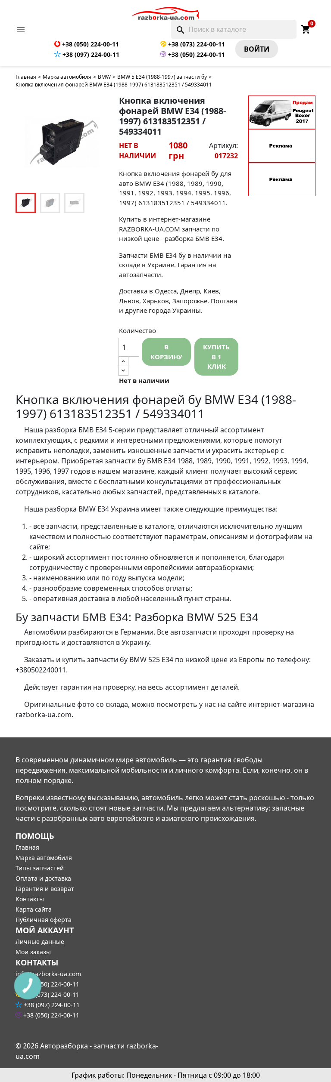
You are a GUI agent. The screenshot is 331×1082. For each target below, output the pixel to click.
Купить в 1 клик (216, 356)
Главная (26, 76)
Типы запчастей (40, 868)
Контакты (30, 899)
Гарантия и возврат (45, 889)
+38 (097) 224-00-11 (90, 54)
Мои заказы (33, 952)
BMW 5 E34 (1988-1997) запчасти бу (162, 76)
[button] (97, 142)
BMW (104, 76)
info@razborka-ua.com (48, 974)
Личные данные (40, 941)
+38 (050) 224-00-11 (89, 44)
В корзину (166, 351)
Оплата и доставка (43, 878)
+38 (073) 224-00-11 (195, 44)
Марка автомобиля (67, 76)
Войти (256, 49)
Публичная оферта (44, 920)
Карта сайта (34, 909)
